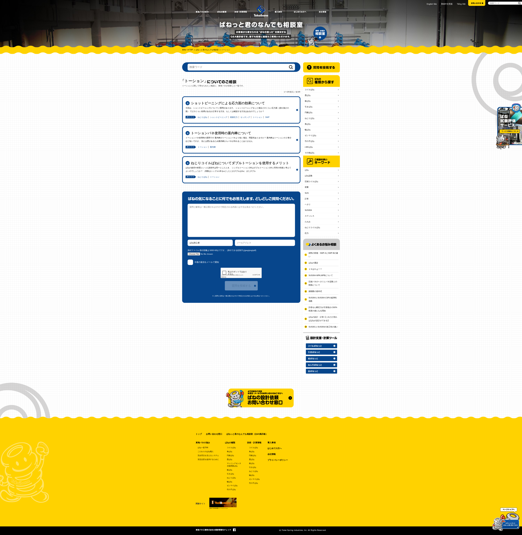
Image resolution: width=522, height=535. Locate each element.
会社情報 (272, 454)
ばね (307, 170)
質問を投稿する (241, 285)
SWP (267, 117)
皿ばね (307, 95)
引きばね (308, 107)
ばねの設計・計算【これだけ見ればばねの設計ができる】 (323, 318)
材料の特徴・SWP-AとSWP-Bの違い (323, 254)
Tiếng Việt (461, 4)
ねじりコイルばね (312, 227)
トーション (257, 117)
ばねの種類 (230, 442)
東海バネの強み (203, 442)
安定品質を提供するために (208, 459)
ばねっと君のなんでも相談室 (207, 50)
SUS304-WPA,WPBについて (321, 275)
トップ (199, 434)
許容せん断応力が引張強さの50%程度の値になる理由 (323, 309)
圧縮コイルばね (311, 181)
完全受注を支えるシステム (208, 455)
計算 (307, 199)
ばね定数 (308, 176)
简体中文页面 (447, 4)
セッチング (245, 117)
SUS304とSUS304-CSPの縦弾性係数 (323, 299)
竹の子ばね (309, 141)
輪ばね (307, 130)
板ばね (307, 101)
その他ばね (309, 153)
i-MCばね (309, 147)
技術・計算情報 (254, 442)
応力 (307, 233)
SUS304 (308, 210)
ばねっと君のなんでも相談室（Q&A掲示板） (247, 434)
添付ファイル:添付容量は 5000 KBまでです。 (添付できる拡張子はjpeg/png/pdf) (222, 250)
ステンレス (309, 216)
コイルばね (309, 89)
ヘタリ (307, 204)
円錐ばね (308, 112)
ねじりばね (202, 117)
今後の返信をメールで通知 (206, 262)
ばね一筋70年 (203, 448)
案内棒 (213, 147)
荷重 (307, 187)
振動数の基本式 (315, 291)
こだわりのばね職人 (206, 452)
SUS (307, 193)
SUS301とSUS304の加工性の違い (323, 327)
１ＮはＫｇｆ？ (315, 269)
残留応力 (234, 117)
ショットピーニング (218, 117)
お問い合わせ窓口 (214, 434)
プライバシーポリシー (278, 460)
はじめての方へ (275, 448)
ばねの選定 (313, 263)
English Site (432, 4)
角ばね (307, 124)
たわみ (307, 222)
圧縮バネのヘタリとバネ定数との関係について (323, 283)
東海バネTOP (187, 50)
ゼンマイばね (310, 135)
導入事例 (272, 442)
